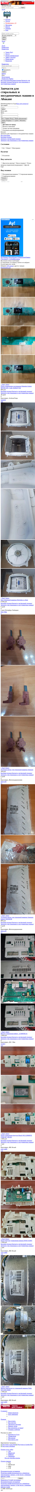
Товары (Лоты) (9, 118)
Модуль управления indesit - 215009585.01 (14, 1033)
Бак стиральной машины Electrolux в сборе (14, 600)
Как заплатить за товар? (15, 1428)
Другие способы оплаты (12, 1458)
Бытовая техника (15, 80)
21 (1, 783)
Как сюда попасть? (22, 103)
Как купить (11, 1421)
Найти (4, 37)
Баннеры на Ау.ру (14, 1434)
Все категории (5, 80)
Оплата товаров (6, 1461)
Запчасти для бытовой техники (22, 391)
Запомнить (7, 70)
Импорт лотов (12, 1426)
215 (2, 1045)
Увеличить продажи (14, 1424)
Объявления (12, 1436)
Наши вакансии (13, 1413)
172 (2, 1151)
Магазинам (11, 1438)
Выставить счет (13, 1439)
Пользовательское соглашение (10, 1471)
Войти (4, 73)
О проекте (4, 1411)
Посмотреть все (6, 267)
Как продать (12, 1423)
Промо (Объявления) (21, 118)
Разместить (5, 47)
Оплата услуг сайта (7, 1449)
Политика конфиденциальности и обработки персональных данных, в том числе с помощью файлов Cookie (16, 1474)
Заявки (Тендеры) (6, 120)
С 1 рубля (15, 120)
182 (2, 401)
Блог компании (13, 1414)
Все (2, 118)
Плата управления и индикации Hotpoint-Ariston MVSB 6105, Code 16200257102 (16, 387)
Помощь (3, 1419)
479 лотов (10, 266)
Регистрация (6, 77)
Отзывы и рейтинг (14, 1429)
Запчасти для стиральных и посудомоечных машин (15, 83)
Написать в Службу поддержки (11, 1480)
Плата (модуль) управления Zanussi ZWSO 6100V (16, 1240)
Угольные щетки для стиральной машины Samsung (17, 769)
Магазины (22, 120)
